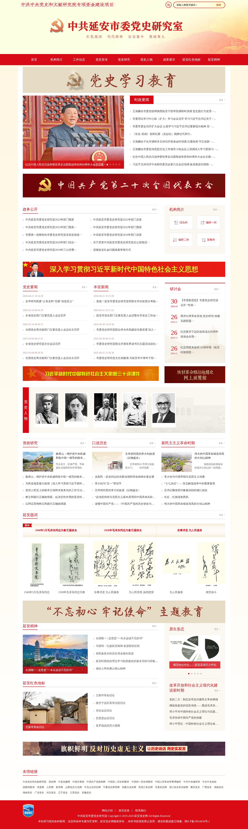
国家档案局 (29, 787)
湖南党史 (219, 787)
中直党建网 (64, 782)
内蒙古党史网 (129, 787)
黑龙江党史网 (146, 787)
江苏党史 (74, 792)
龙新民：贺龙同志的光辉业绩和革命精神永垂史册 (124, 476)
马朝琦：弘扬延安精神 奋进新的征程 (118, 645)
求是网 (40, 787)
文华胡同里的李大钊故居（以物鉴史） (118, 490)
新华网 (59, 787)
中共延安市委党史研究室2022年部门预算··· (51, 227)
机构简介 (56, 59)
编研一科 (211, 222)
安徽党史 (86, 792)
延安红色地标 (191, 59)
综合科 (184, 222)
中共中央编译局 (191, 782)
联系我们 (140, 810)
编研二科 (183, 239)
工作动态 (79, 59)
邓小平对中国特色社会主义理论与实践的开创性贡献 (194, 711)
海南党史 (27, 792)
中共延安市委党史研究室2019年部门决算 (117, 234)
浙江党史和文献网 (178, 787)
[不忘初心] (124, 608)
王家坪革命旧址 (105, 695)
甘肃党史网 (161, 787)
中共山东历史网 (92, 787)
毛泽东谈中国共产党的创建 (185, 717)
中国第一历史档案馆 (142, 782)
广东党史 (39, 792)
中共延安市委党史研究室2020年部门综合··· (51, 242)
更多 (222, 100)
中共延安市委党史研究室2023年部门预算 (49, 219)
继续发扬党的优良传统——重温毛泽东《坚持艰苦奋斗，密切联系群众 (194, 705)
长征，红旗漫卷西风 (176, 497)
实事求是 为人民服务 (189, 530)
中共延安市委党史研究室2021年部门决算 (117, 219)
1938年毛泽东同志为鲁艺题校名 (123, 530)
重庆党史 (195, 787)
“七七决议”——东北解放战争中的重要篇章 (189, 483)
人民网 (49, 787)
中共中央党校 (209, 782)
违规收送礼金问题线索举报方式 (112, 249)
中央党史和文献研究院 (34, 782)
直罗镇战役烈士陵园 (108, 725)
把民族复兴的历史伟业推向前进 (115, 653)
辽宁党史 (63, 792)
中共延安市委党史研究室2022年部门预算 (117, 227)
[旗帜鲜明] (124, 749)
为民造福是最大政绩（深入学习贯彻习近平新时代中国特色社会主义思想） (55, 483)
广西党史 (207, 787)
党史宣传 (101, 59)
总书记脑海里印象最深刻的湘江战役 (185, 490)
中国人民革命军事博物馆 (168, 782)
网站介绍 (107, 810)
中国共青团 (78, 782)
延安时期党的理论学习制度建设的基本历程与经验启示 (128, 661)
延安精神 (214, 59)
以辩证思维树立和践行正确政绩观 (45, 503)
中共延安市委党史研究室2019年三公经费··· (51, 249)
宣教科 (211, 239)
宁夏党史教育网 (111, 787)
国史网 (52, 782)
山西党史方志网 (73, 787)
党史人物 (146, 59)
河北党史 (51, 792)
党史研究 (124, 59)
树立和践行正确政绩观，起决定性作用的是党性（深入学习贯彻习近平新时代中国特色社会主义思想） (55, 497)
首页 (34, 59)
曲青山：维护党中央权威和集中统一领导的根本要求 (55, 476)
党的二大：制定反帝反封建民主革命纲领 (193, 699)
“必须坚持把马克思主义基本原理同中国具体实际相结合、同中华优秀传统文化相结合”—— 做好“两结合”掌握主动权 (125, 497)
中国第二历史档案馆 (118, 782)
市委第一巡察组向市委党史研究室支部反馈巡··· (53, 234)
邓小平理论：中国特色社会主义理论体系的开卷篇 (194, 723)
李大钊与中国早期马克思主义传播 (184, 476)
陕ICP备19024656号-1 (197, 821)
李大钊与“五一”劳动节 (108, 483)
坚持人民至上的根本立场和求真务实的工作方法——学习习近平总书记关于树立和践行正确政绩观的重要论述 (55, 490)
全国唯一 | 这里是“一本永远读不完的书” (119, 638)
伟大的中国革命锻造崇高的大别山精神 (187, 503)
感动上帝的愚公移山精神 (111, 668)
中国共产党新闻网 (96, 782)
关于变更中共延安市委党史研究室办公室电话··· (121, 242)
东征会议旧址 (104, 710)
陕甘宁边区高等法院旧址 (111, 703)
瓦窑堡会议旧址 (105, 718)
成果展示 (169, 59)
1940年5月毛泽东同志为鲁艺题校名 (56, 530)
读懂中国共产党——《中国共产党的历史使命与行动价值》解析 (125, 503)
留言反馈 (124, 810)
